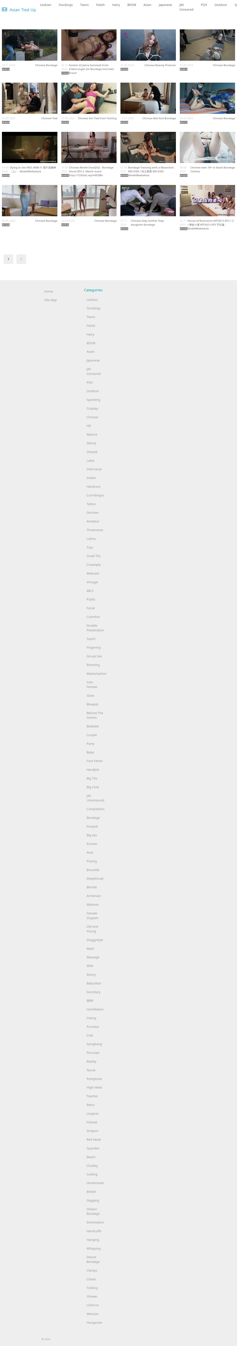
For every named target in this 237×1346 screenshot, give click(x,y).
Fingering (94, 647)
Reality (91, 1061)
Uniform (93, 1305)
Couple (92, 735)
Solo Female (92, 684)
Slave (90, 695)
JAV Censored (186, 7)
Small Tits (94, 556)
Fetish (100, 5)
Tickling (92, 1288)
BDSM (131, 5)
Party (90, 743)
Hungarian (94, 1322)
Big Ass (92, 835)
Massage (93, 957)
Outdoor (221, 5)
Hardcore (93, 486)
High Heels (94, 1087)
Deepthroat (95, 878)
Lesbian (45, 5)
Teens (84, 5)
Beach (91, 1157)
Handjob (93, 769)
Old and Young (92, 928)
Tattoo (91, 504)
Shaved (92, 452)
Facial (91, 608)
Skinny (91, 443)
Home (48, 291)
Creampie (94, 564)
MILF (90, 591)
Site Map (50, 300)
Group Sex (94, 656)
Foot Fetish (95, 761)
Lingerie (93, 1113)
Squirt (91, 639)
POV (204, 5)
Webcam (93, 573)
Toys (90, 547)
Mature (92, 434)
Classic (91, 1279)
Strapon (92, 1131)
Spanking (93, 400)
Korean (92, 843)
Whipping (94, 1248)
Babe (90, 752)
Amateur (93, 521)
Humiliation (95, 1009)
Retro (91, 1105)
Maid (90, 948)
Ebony (91, 974)
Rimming (93, 665)
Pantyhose (94, 1079)
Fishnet (92, 1122)
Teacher (92, 1096)
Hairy (116, 5)
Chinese (92, 417)
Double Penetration (95, 627)
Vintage (92, 582)
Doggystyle (95, 940)
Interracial (94, 469)
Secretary (93, 992)
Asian (147, 5)
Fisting (91, 1018)
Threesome (95, 530)
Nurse (91, 1070)
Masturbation (96, 673)
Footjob (92, 826)
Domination (95, 1222)
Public (91, 599)
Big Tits (92, 778)
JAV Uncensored (95, 798)
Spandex (93, 1148)
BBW (90, 1000)
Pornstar (93, 1027)
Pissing (92, 861)
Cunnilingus (95, 495)
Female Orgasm (92, 915)
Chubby (92, 1165)
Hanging (93, 1240)
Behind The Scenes (95, 715)
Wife (90, 966)
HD (89, 425)
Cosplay (92, 408)
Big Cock (93, 787)
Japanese (165, 5)
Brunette (93, 870)
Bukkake (93, 726)
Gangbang (94, 1044)
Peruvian (93, 1052)
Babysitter (94, 983)
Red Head (94, 1139)
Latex (90, 460)
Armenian (94, 896)
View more (29, 45)
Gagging (93, 1200)
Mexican (93, 1314)
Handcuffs (94, 1231)
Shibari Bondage (93, 1211)
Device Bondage (93, 1259)
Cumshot (93, 617)
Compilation (95, 809)
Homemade (95, 1183)
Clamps (92, 1270)
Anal (90, 852)
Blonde (92, 887)
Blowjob (92, 704)
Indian (91, 478)
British (91, 1191)
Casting (92, 1174)
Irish (90, 1035)
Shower (92, 1296)
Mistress (93, 904)
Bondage (93, 818)
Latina (91, 538)
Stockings (66, 5)
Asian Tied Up (22, 10)
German (93, 512)
